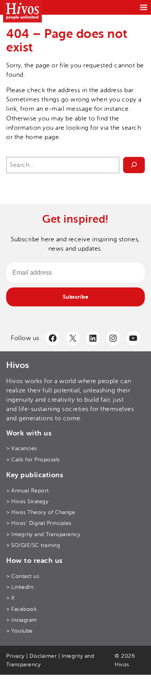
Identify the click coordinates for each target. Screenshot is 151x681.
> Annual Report (27, 491)
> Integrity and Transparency (43, 534)
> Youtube (19, 631)
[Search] (134, 165)
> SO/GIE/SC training (33, 545)
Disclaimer (43, 656)
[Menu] (143, 7)
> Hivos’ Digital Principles (39, 523)
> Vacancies (21, 448)
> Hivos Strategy (27, 501)
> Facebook (21, 609)
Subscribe (76, 297)
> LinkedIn (19, 587)
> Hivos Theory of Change (40, 512)
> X (10, 598)
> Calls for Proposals (33, 460)
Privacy (15, 656)
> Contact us (22, 576)
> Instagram (21, 620)
